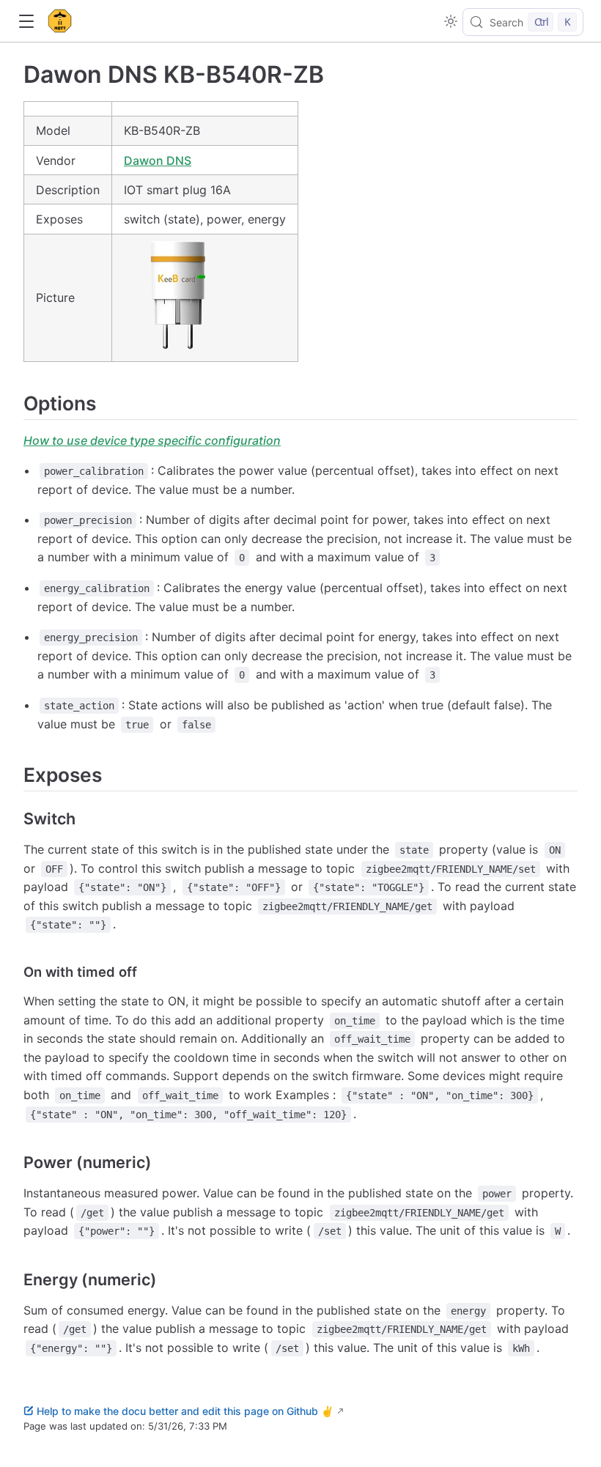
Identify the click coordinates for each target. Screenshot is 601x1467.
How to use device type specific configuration (152, 440)
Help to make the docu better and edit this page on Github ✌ (185, 1411)
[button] (26, 21)
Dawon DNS (157, 160)
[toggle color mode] (450, 21)
